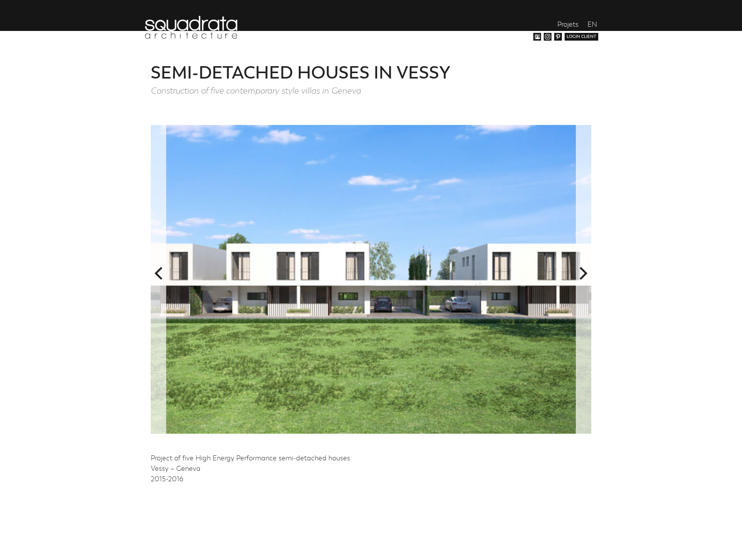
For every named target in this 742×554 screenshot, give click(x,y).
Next (583, 273)
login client (581, 36)
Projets (568, 25)
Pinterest (558, 37)
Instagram (547, 37)
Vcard (537, 37)
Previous (158, 273)
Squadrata (191, 27)
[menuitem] (592, 25)
